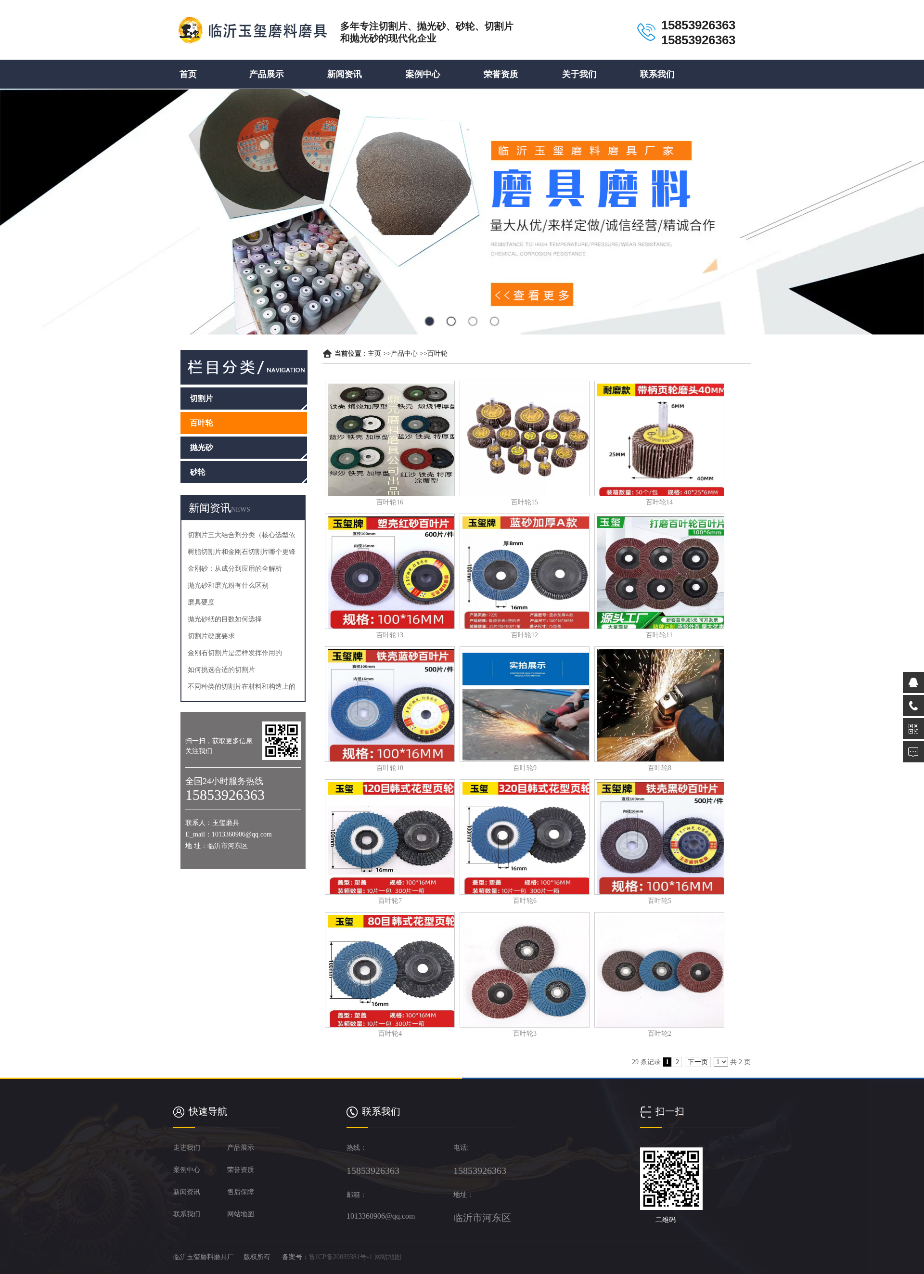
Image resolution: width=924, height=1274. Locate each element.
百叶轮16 (389, 502)
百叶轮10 (389, 768)
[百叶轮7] (390, 837)
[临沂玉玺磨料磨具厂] (251, 37)
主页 (374, 353)
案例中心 (423, 74)
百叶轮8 (659, 768)
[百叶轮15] (525, 438)
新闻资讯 (344, 74)
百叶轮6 (525, 900)
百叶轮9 (525, 768)
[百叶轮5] (659, 837)
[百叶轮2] (659, 970)
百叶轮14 (659, 502)
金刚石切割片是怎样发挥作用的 (235, 652)
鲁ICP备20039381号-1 (340, 1257)
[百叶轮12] (525, 571)
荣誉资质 (501, 74)
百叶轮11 (659, 635)
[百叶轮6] (525, 837)
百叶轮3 (525, 1033)
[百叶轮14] (659, 438)
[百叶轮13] (390, 571)
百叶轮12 (524, 635)
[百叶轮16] (390, 438)
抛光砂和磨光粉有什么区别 (228, 585)
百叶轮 (437, 353)
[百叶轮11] (659, 571)
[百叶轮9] (525, 704)
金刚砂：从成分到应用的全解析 (235, 568)
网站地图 (387, 1257)
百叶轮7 (390, 900)
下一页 (698, 1062)
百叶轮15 (524, 502)
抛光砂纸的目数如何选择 (225, 619)
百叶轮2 (659, 1033)
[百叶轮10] (390, 704)
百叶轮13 (389, 635)
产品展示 (266, 74)
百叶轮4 (390, 1033)
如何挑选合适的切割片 (221, 669)
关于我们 (579, 74)
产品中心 (404, 353)
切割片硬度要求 (211, 636)
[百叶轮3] (525, 970)
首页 (188, 74)
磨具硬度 (201, 602)
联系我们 (657, 74)
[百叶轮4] (390, 970)
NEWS (240, 509)
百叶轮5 (659, 900)
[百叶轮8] (659, 704)
